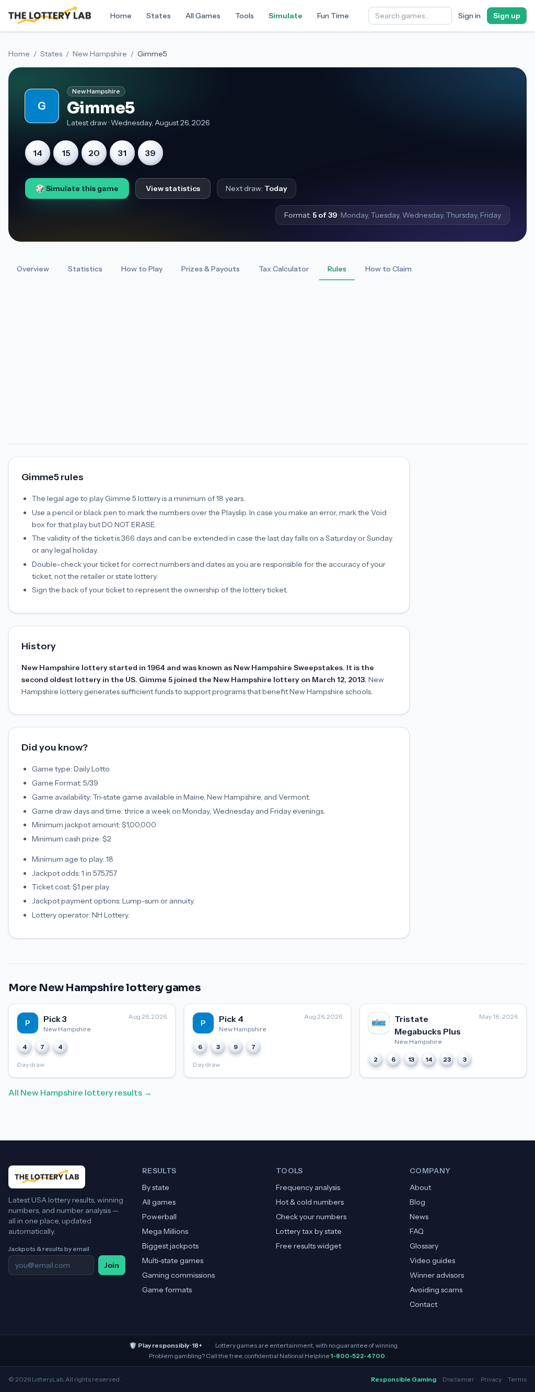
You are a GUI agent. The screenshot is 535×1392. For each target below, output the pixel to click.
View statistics (173, 188)
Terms (517, 1379)
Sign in (469, 15)
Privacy (491, 1379)
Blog (417, 1202)
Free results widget (308, 1246)
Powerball (159, 1216)
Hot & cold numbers (310, 1202)
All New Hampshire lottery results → (80, 1092)
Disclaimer (458, 1379)
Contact (423, 1304)
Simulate (286, 15)
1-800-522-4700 (358, 1356)
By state (155, 1187)
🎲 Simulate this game (77, 188)
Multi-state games (172, 1260)
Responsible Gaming (403, 1379)
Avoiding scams (436, 1289)
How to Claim (388, 268)
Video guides (432, 1260)
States (158, 15)
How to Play (141, 268)
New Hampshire (100, 53)
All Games (202, 15)
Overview (33, 268)
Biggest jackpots (170, 1246)
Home (121, 15)
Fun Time (333, 15)
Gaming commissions (178, 1275)
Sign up (506, 15)
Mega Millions (165, 1231)
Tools (244, 15)
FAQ (417, 1231)
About (420, 1187)
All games (159, 1202)
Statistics (85, 268)
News (419, 1216)
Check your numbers (311, 1216)
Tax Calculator (284, 268)
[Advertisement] (267, 365)
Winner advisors (437, 1275)
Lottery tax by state (309, 1231)
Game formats (167, 1289)
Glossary (424, 1246)
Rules (337, 268)
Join (111, 1265)
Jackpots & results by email (48, 1249)
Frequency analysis (308, 1187)
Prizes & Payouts (210, 268)
